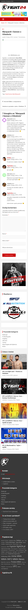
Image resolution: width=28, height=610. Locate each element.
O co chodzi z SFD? (8, 529)
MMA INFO (6, 559)
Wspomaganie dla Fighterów (9, 344)
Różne (4, 346)
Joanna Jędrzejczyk (20, 550)
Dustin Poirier (16, 544)
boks (23, 540)
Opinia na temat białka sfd (9, 521)
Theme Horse (16, 605)
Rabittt (18, 400)
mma (13, 556)
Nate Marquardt (16, 94)
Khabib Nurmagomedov (14, 553)
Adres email (5, 240)
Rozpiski (5, 367)
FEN (8, 546)
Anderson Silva (12, 540)
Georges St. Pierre (22, 548)
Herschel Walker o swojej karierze (12, 101)
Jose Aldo (14, 552)
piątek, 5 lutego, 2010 (7, 37)
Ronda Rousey (7, 564)
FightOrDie (10, 166)
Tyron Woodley (9, 566)
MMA (19, 556)
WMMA (19, 566)
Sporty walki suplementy (9, 525)
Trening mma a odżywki (9, 519)
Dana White (19, 542)
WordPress (19, 607)
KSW (9, 556)
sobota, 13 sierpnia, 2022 (8, 424)
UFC (15, 566)
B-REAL (9, 158)
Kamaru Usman (4, 553)
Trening (4, 342)
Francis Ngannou (14, 548)
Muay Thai (3, 562)
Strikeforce (19, 564)
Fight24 (13, 546)
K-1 (3, 29)
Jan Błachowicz (11, 550)
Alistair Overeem (4, 540)
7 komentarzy (21, 37)
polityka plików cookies (9, 481)
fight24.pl (21, 546)
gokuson (16, 375)
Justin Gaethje (20, 552)
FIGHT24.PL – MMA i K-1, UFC (18, 601)
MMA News (18, 559)
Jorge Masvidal (8, 552)
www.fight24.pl (4, 568)
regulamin (5, 484)
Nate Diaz (8, 562)
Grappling (4, 338)
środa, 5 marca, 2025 (7, 375)
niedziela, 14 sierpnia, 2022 (9, 400)
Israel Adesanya (4, 550)
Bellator (18, 540)
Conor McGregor (10, 542)
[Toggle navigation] (3, 19)
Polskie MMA (16, 562)
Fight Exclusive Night (5, 548)
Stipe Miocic (13, 564)
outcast (15, 37)
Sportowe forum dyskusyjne (10, 511)
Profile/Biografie (6, 336)
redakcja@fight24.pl (10, 474)
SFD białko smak (7, 527)
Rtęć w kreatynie (7, 523)
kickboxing (4, 556)
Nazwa (4, 234)
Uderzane (4, 340)
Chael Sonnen (8, 94)
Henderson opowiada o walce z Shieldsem (13, 106)
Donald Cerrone (8, 544)
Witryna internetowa (7, 247)
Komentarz (5, 215)
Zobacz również (8, 352)
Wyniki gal (4, 334)
